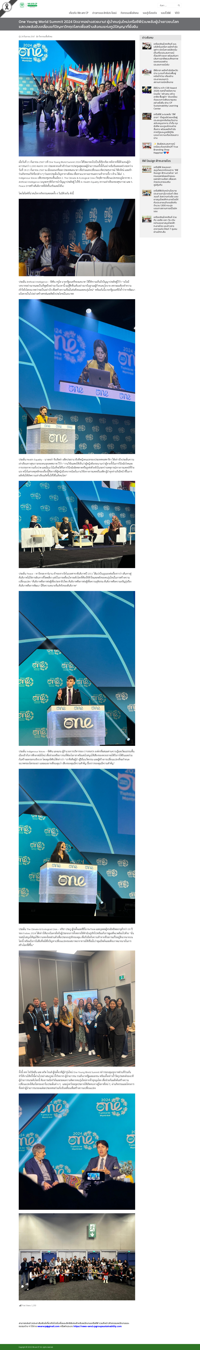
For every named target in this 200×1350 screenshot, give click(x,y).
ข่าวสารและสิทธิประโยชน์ (104, 12)
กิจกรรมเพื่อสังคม (130, 12)
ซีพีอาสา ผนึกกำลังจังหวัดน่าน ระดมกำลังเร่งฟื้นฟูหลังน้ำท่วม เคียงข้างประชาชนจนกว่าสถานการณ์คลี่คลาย (166, 76)
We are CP (36, 1347)
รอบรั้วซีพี (166, 12)
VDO (177, 12)
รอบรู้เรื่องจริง (150, 12)
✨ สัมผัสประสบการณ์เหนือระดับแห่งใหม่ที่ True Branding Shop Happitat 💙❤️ (166, 148)
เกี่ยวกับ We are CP (78, 12)
